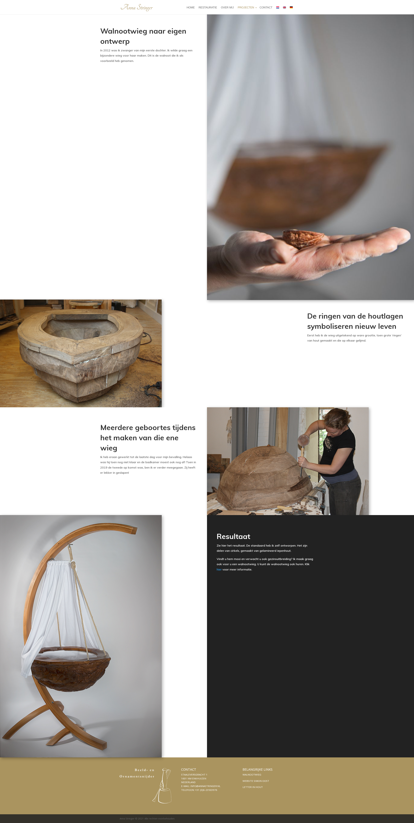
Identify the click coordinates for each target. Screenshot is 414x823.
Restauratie (208, 7)
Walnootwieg (252, 774)
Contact (266, 7)
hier (219, 569)
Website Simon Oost (256, 780)
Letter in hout (253, 787)
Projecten (246, 7)
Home (191, 7)
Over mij (227, 7)
